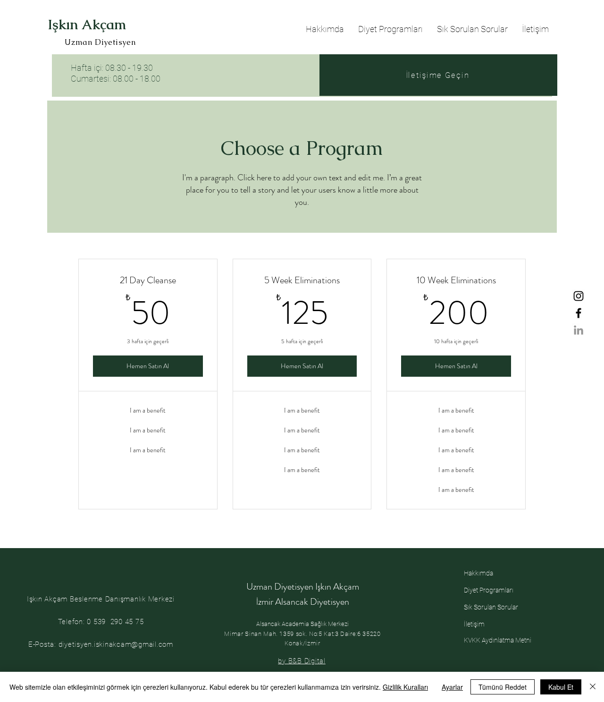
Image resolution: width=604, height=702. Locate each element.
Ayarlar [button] (452, 687)
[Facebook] (578, 313)
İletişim (474, 624)
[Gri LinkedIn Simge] (578, 330)
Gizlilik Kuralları (405, 687)
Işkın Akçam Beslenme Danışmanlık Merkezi (101, 599)
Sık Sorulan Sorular (491, 607)
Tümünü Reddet (502, 687)
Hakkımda (478, 573)
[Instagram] (578, 296)
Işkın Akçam (87, 25)
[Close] (592, 686)
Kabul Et (560, 687)
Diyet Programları (488, 590)
